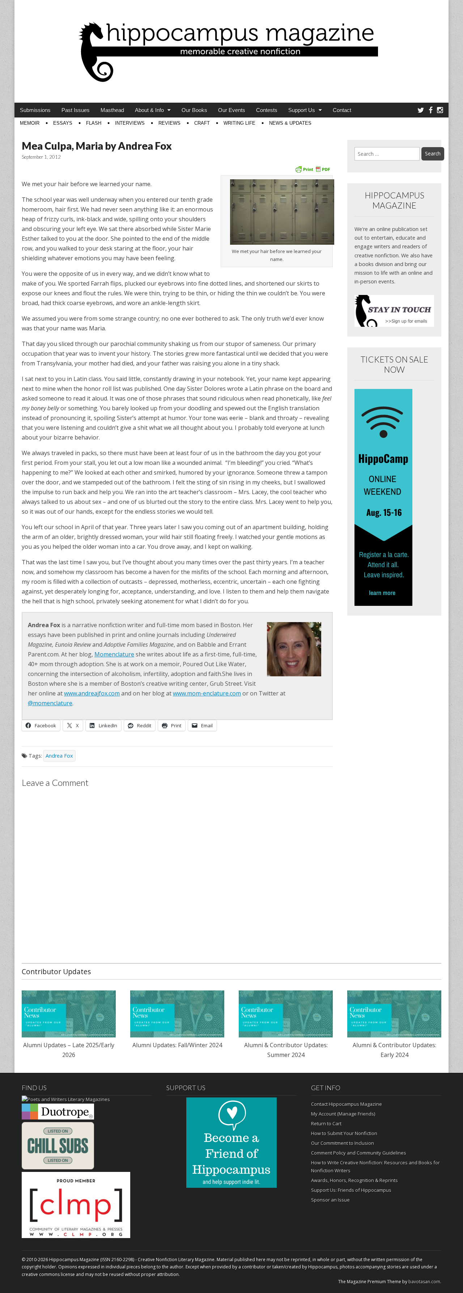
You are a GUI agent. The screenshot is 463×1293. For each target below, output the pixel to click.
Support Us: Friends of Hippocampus (351, 1190)
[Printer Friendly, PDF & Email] (312, 169)
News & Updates (290, 123)
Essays (62, 123)
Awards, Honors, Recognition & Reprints (354, 1180)
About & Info (149, 110)
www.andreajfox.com (92, 693)
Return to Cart (326, 1123)
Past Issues (75, 110)
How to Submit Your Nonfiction (344, 1133)
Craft (202, 123)
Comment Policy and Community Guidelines (358, 1152)
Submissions (35, 110)
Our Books (194, 110)
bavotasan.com (424, 1282)
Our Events (231, 110)
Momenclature (114, 654)
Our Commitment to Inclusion (342, 1143)
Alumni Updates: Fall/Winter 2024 (177, 1045)
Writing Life (239, 123)
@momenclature (50, 703)
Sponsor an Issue (330, 1199)
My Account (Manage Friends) (343, 1113)
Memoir (29, 123)
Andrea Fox (59, 755)
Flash (93, 123)
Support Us (301, 110)
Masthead (112, 110)
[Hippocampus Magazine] (231, 46)
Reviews (169, 123)
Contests (266, 110)
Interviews (130, 123)
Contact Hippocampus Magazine (346, 1104)
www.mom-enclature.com (207, 693)
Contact (342, 110)
